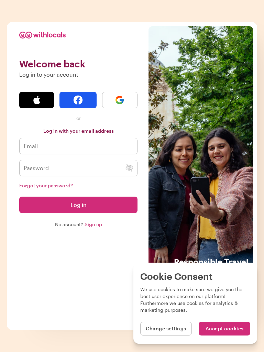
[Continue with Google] (120, 100)
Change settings (166, 328)
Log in (78, 204)
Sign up (93, 224)
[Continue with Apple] (36, 100)
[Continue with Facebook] (77, 100)
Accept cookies (225, 328)
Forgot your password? (46, 185)
